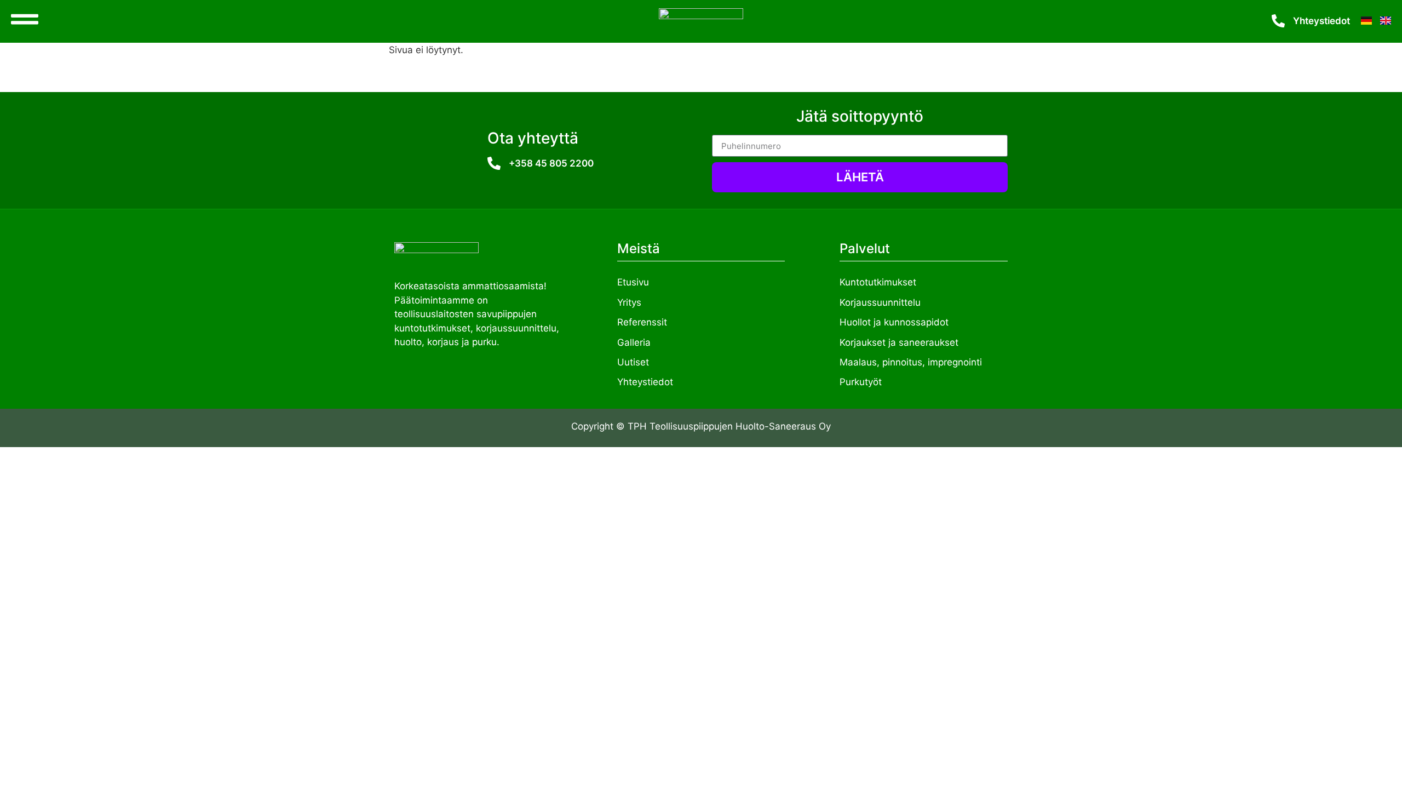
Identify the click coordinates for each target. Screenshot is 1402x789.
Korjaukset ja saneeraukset (899, 342)
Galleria (634, 342)
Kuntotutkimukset (878, 282)
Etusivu (633, 282)
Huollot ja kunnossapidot (894, 322)
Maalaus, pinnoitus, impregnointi (911, 362)
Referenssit (642, 322)
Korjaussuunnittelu (880, 302)
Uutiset (633, 362)
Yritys (629, 302)
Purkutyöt (861, 381)
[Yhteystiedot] (1278, 20)
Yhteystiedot (1321, 20)
